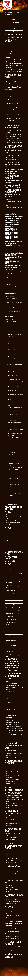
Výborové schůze (14, 15)
